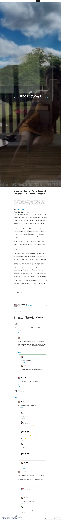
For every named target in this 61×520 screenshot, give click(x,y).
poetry (43, 202)
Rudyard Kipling (24, 203)
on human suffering (38, 202)
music (23, 202)
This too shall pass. (26, 204)
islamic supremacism (21, 201)
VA (29, 204)
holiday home (20, 200)
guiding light (16, 200)
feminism (30, 199)
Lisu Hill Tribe (33, 201)
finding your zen (39, 199)
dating (15, 199)
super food (44, 203)
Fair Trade (22, 199)
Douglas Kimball (21, 209)
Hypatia (27, 200)
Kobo (30, 287)
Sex (27, 203)
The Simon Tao (20, 204)
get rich (43, 199)
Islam (42, 200)
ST (15, 195)
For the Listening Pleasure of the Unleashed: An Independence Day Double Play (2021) (32, 313)
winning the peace (35, 204)
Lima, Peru (28, 201)
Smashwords (38, 287)
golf (45, 199)
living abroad (37, 201)
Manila (40, 201)
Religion (20, 203)
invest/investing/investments (37, 200)
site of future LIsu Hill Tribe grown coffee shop (35, 203)
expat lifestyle (18, 199)
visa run (31, 204)
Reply (17, 333)
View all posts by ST (29, 305)
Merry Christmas (19, 202)
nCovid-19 (34, 202)
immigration (31, 200)
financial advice (34, 199)
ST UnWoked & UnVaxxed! (30, 96)
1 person (24, 362)
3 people (19, 332)
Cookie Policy (15, 518)
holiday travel (24, 200)
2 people (24, 418)
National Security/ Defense (28, 202)
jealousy (26, 201)
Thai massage (16, 204)
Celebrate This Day (17, 311)
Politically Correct (16, 203)
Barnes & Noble (23, 287)
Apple (27, 287)
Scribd (32, 287)
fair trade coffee (26, 199)
